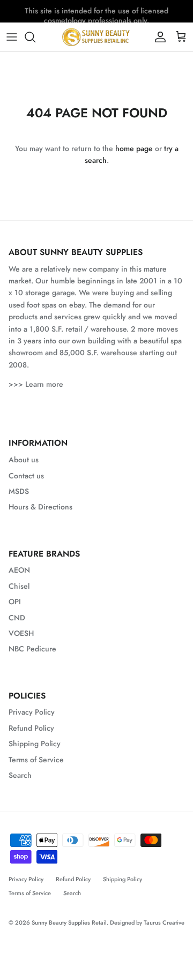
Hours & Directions (40, 506)
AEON (19, 570)
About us (24, 459)
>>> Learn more (36, 384)
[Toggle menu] (12, 37)
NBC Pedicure (32, 648)
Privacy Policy (32, 712)
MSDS (19, 491)
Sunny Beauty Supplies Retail (69, 922)
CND (17, 617)
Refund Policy (31, 728)
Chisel (19, 586)
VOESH (21, 633)
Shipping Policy (35, 743)
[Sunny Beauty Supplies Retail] (96, 37)
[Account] (157, 37)
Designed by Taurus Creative (147, 922)
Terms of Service (36, 759)
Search (20, 775)
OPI (15, 601)
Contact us (26, 475)
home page (134, 148)
